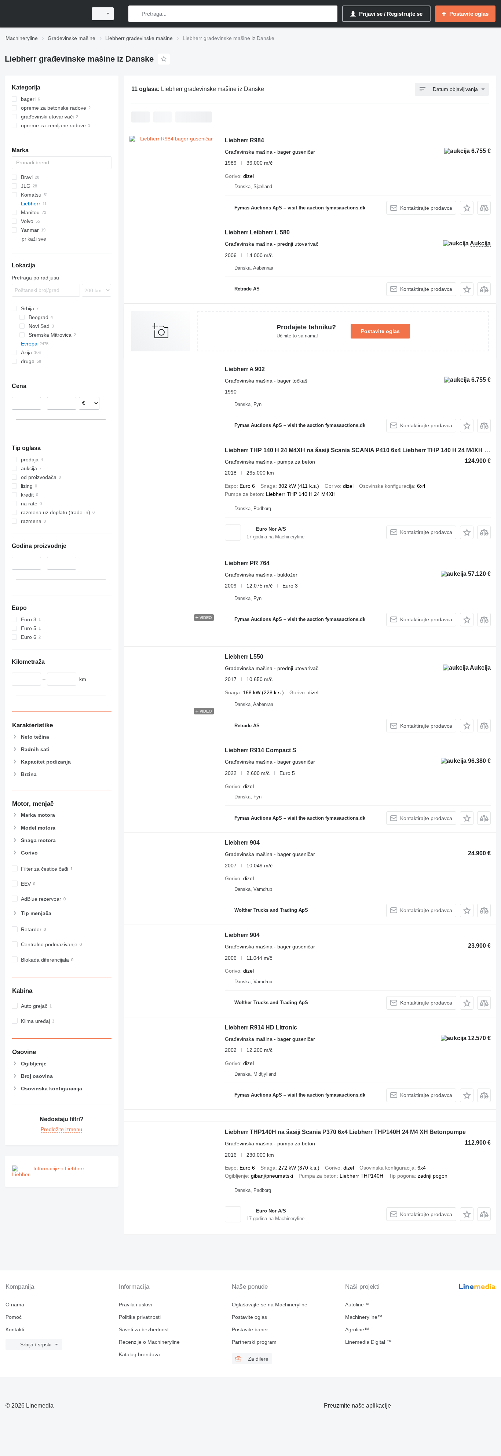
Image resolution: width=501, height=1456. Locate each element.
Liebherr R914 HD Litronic (261, 1027)
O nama (15, 1304)
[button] (466, 208)
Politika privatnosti (140, 1317)
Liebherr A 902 (245, 369)
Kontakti (15, 1329)
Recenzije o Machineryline (149, 1342)
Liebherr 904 (242, 842)
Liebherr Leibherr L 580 (257, 232)
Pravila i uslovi (135, 1304)
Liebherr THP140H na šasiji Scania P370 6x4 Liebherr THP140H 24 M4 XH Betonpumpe (345, 1132)
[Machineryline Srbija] (44, 14)
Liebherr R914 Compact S (260, 750)
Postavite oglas (380, 331)
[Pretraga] (135, 13)
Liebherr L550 (244, 657)
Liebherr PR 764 (247, 563)
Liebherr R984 (244, 140)
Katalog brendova (139, 1354)
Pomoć (14, 1317)
